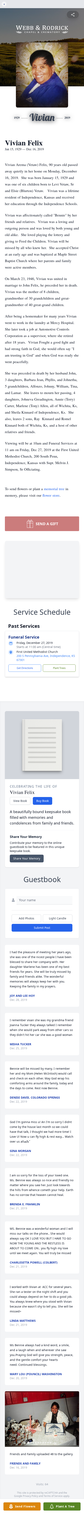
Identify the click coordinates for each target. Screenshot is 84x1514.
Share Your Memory (26, 858)
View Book (20, 801)
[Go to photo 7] (43, 1443)
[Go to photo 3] (33, 1443)
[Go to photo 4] (36, 1443)
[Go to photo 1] (29, 1443)
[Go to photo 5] (38, 1443)
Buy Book (42, 801)
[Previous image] (9, 1418)
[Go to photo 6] (41, 1443)
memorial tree (54, 488)
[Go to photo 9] (48, 1443)
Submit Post (42, 928)
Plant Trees (59, 668)
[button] (42, 1419)
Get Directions (25, 668)
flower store (51, 495)
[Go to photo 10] (50, 1443)
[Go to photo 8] (45, 1443)
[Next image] (75, 1418)
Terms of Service (53, 1496)
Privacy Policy (30, 1496)
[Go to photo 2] (31, 1443)
